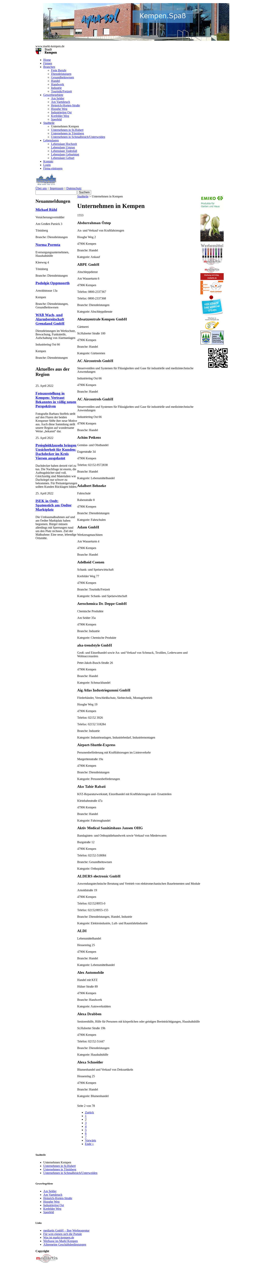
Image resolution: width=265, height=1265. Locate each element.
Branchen (49, 66)
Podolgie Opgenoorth (53, 283)
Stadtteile (49, 123)
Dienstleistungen (61, 73)
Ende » (89, 1144)
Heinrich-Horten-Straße (65, 105)
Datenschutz (73, 188)
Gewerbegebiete (53, 94)
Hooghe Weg (59, 109)
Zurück (89, 1112)
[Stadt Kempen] (46, 53)
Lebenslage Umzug (63, 147)
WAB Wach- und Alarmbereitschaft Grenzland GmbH (50, 319)
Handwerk (57, 84)
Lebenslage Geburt (62, 158)
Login (47, 165)
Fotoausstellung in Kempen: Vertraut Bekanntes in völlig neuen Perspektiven (56, 399)
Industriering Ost (61, 112)
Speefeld (56, 119)
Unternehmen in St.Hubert (67, 130)
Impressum (56, 188)
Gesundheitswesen (62, 77)
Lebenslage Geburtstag (65, 154)
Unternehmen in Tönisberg (67, 133)
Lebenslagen (51, 140)
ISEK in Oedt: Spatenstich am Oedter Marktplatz (54, 505)
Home (47, 59)
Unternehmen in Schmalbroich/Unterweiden (78, 137)
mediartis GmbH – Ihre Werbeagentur (66, 1230)
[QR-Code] (218, 366)
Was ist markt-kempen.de (58, 1237)
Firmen (47, 63)
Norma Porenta (48, 245)
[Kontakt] (47, 1263)
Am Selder (57, 98)
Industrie (56, 87)
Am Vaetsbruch (60, 102)
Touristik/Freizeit (61, 91)
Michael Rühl (46, 210)
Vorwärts (90, 1140)
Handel (55, 80)
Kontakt (48, 161)
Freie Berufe (58, 70)
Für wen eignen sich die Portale (62, 1234)
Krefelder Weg (60, 116)
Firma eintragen (52, 168)
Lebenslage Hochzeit (64, 144)
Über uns (41, 188)
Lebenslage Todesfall (64, 151)
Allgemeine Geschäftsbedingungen (64, 1244)
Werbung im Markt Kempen (60, 1241)
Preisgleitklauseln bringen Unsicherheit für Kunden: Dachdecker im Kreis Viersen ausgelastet (56, 451)
